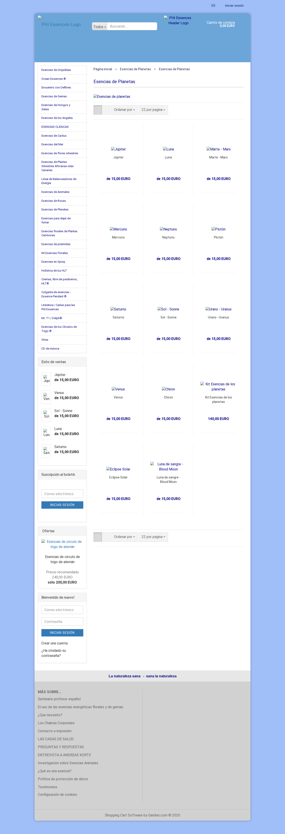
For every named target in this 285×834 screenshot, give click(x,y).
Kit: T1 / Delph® (51, 318)
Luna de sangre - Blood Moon (168, 480)
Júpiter (118, 157)
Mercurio (118, 237)
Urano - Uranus (218, 317)
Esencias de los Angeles (57, 118)
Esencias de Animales (55, 192)
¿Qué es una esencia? (54, 771)
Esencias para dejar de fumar (56, 220)
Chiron (168, 397)
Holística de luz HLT (54, 270)
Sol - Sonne (169, 317)
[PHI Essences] (61, 24)
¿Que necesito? (50, 715)
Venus (118, 397)
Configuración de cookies (57, 794)
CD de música (50, 348)
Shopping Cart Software (124, 815)
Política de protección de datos (63, 779)
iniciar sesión (234, 5)
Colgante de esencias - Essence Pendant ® (56, 294)
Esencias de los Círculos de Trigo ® (59, 329)
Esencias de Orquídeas (56, 70)
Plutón (218, 237)
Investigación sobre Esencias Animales (68, 763)
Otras (44, 339)
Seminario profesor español (59, 699)
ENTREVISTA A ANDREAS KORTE (64, 755)
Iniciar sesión (62, 505)
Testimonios (47, 787)
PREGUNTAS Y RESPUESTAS (61, 747)
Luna (168, 157)
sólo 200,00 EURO (62, 577)
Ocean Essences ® (53, 78)
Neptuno (168, 237)
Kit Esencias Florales (54, 253)
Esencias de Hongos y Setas (55, 107)
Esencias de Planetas (55, 209)
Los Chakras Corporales (56, 723)
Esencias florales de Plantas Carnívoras (59, 233)
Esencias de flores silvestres (59, 153)
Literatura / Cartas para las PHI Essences (58, 307)
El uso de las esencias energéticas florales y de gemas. (81, 707)
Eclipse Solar (118, 477)
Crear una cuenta (54, 643)
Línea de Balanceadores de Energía (58, 181)
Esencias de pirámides (56, 244)
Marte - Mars (218, 157)
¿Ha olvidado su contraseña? (53, 653)
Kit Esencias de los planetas (218, 400)
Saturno (118, 317)
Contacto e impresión (54, 731)
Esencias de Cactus (54, 135)
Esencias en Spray (53, 261)
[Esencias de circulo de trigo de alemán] (62, 544)
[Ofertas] (82, 531)
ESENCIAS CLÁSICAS (55, 126)
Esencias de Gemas (54, 96)
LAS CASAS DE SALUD (56, 739)
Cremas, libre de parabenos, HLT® (59, 281)
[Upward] (272, 827)
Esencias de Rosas (53, 200)
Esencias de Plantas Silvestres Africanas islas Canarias (57, 166)
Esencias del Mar (52, 144)
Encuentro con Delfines (56, 87)
